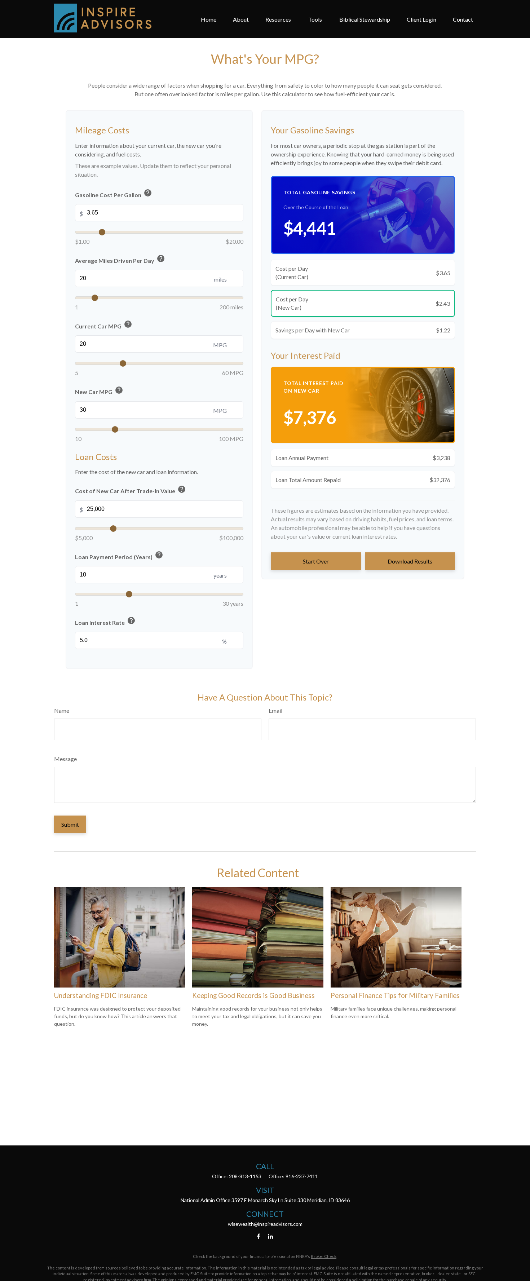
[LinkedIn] (270, 1236)
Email (275, 710)
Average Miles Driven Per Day (120, 259)
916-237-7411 (302, 1176)
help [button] (147, 193)
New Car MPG (99, 391)
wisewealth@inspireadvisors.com (265, 1224)
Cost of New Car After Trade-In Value (130, 490)
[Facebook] (258, 1236)
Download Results (410, 561)
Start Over (316, 561)
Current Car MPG (103, 325)
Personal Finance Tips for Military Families (395, 995)
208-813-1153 (245, 1176)
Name (61, 710)
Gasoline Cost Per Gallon (113, 194)
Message (65, 758)
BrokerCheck (323, 1256)
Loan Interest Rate (105, 621)
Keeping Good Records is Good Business (253, 995)
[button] (208, 19)
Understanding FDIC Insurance (100, 995)
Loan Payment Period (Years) (119, 556)
